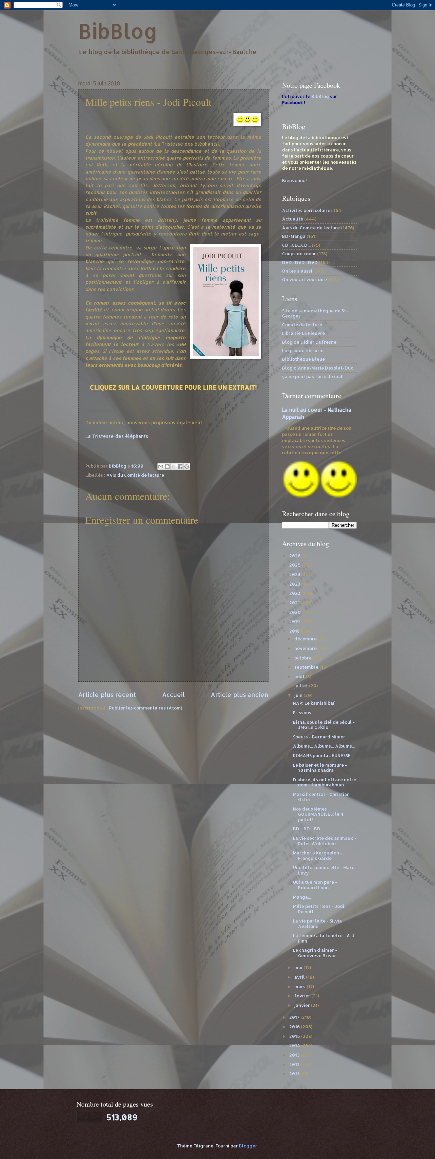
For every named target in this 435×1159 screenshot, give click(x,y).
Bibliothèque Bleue (303, 359)
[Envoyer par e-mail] (160, 466)
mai (298, 967)
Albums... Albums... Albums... (324, 746)
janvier (302, 1005)
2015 (295, 1036)
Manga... (302, 897)
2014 (295, 1045)
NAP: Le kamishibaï (313, 703)
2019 (295, 621)
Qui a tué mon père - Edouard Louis (315, 884)
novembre (306, 648)
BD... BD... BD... (308, 828)
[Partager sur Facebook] (180, 466)
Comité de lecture (302, 324)
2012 (295, 1064)
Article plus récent (107, 694)
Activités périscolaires (307, 210)
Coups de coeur (299, 253)
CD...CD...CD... (296, 245)
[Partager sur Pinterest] (186, 466)
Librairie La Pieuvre (303, 333)
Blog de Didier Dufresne (309, 342)
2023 (295, 584)
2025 (295, 565)
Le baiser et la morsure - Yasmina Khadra (320, 767)
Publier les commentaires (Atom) (145, 708)
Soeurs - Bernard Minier (319, 736)
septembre (306, 667)
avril (300, 977)
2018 (295, 631)
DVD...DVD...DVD (300, 262)
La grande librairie (303, 350)
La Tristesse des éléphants (116, 436)
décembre (306, 638)
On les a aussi (297, 271)
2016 (295, 1026)
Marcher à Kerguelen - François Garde (317, 855)
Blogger (248, 1145)
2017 (294, 1017)
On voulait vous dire (304, 279)
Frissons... (303, 712)
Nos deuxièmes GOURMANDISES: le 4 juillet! (318, 814)
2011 (294, 1073)
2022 (295, 593)
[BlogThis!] (167, 466)
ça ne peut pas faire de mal (312, 376)
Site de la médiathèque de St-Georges (315, 313)
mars (300, 986)
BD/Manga (294, 236)
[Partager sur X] (173, 466)
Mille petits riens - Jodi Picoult (318, 908)
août (300, 676)
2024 (295, 574)
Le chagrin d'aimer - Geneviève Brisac (315, 952)
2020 (295, 612)
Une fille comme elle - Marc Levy (323, 870)
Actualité (292, 219)
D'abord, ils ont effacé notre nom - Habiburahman (324, 782)
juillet (301, 685)
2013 (295, 1055)
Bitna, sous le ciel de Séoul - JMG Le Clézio (324, 724)
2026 (295, 555)
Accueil (173, 694)
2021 (295, 602)
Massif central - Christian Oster (321, 796)
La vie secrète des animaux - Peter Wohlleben (324, 840)
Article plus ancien (239, 694)
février (302, 995)
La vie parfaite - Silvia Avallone (317, 923)
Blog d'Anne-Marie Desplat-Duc (317, 368)
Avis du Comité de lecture (135, 475)
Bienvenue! (294, 180)
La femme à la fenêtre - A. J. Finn (324, 938)
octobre (303, 657)
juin (298, 695)
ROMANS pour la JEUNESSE (322, 755)
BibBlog (117, 31)
